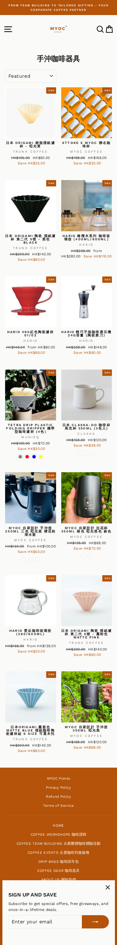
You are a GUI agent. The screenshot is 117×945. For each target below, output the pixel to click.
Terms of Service (58, 805)
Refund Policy (58, 796)
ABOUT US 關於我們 (58, 880)
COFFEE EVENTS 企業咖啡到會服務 (58, 852)
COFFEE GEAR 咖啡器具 (58, 871)
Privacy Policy (58, 787)
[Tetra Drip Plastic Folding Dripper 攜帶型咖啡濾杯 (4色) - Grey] (20, 456)
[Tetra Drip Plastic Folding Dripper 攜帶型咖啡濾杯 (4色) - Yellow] (41, 456)
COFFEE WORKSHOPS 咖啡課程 (59, 834)
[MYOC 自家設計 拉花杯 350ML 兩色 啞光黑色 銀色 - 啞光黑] (83, 556)
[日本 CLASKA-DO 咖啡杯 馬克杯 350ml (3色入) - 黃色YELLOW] (86, 453)
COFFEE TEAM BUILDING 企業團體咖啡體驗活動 (58, 843)
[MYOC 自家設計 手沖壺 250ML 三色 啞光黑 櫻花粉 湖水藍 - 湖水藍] (37, 559)
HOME (58, 825)
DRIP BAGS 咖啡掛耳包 (58, 861)
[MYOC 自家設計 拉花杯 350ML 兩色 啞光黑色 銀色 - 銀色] (90, 556)
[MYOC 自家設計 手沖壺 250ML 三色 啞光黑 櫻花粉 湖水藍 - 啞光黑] (23, 559)
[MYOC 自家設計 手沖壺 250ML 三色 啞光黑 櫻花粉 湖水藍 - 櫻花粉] (30, 559)
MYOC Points (58, 778)
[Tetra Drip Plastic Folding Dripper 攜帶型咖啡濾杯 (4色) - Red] (27, 456)
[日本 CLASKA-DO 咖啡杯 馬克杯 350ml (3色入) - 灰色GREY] (79, 453)
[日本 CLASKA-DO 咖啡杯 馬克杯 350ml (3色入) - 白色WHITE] (93, 453)
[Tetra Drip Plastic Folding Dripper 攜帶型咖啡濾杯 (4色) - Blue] (34, 456)
